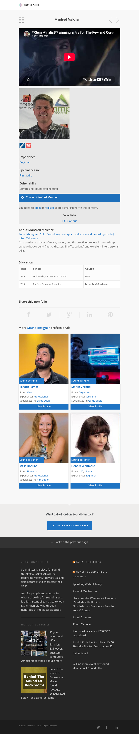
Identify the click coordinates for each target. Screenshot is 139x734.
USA (21, 238)
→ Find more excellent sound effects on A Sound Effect (91, 666)
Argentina (84, 393)
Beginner (25, 162)
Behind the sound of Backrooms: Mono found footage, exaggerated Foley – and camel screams (43, 683)
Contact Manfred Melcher (42, 197)
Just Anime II (80, 653)
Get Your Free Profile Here (69, 525)
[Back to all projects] (21, 20)
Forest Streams (82, 617)
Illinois (88, 472)
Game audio (43, 401)
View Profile (44, 406)
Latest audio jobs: (89, 562)
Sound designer (28, 234)
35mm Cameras (82, 624)
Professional (41, 397)
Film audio (25, 175)
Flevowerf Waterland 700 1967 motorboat (91, 633)
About (73, 221)
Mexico (31, 393)
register (49, 208)
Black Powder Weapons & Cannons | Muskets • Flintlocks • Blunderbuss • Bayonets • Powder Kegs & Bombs (94, 604)
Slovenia (32, 472)
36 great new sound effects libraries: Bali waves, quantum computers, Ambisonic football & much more (42, 647)
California (32, 238)
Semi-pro (90, 397)
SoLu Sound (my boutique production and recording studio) (77, 234)
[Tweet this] (49, 315)
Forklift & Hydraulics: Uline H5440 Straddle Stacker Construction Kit (93, 644)
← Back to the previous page (69, 542)
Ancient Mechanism (85, 591)
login (38, 208)
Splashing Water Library (87, 584)
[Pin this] (110, 315)
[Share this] (29, 315)
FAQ (65, 221)
